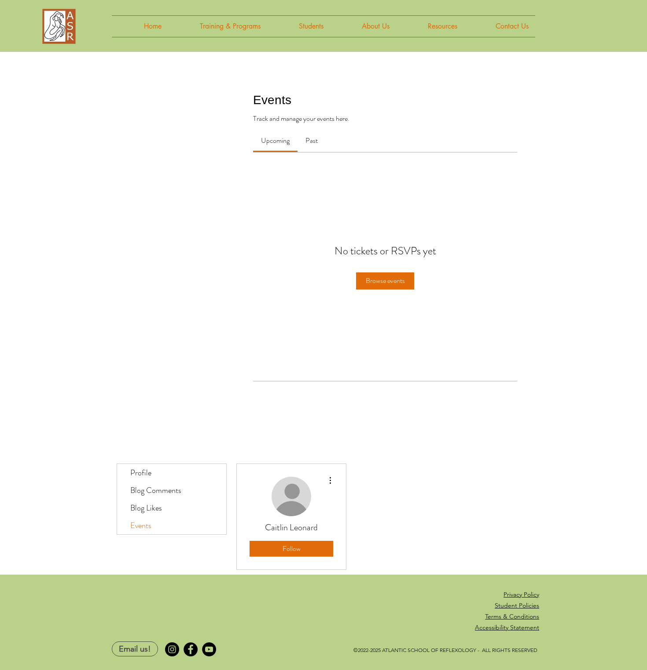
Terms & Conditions (512, 616)
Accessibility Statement (507, 627)
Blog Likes (146, 508)
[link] (275, 140)
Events (140, 525)
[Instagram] (172, 649)
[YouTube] (209, 649)
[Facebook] (191, 649)
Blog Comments (155, 490)
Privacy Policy (521, 594)
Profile (140, 472)
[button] (217, 26)
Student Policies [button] (517, 605)
